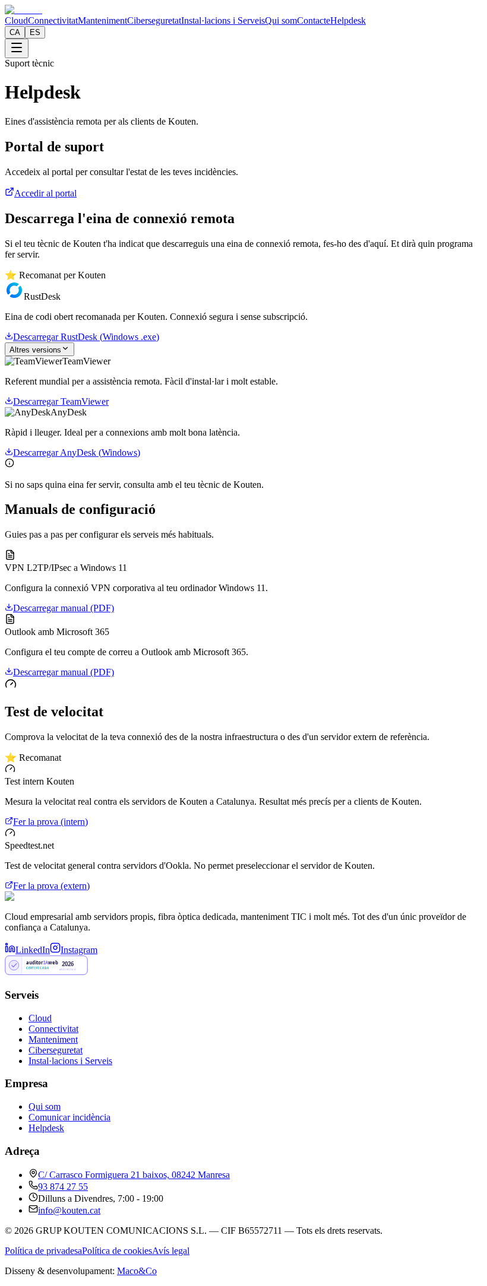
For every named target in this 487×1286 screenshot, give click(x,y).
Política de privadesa (43, 1251)
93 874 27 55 (63, 1187)
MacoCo (137, 1271)
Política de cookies (117, 1251)
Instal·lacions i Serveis (223, 20)
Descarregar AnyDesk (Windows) (76, 452)
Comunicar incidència (69, 1117)
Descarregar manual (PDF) (63, 608)
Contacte (313, 20)
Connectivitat (53, 20)
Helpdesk (348, 20)
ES (35, 32)
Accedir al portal (45, 193)
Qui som (281, 20)
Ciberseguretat (154, 20)
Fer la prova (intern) (50, 822)
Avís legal (170, 1251)
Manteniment (102, 20)
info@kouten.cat (69, 1210)
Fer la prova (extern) (51, 886)
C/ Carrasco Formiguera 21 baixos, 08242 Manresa (134, 1175)
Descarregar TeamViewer (61, 401)
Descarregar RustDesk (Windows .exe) (86, 337)
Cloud (16, 20)
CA (15, 32)
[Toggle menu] (17, 48)
